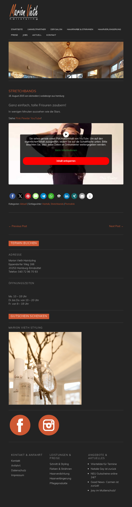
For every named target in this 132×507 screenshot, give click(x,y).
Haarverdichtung (59, 473)
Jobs (25, 35)
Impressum (17, 475)
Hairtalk (46, 204)
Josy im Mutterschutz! (103, 490)
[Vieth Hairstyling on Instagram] (48, 435)
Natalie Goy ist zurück (103, 468)
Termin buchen (24, 243)
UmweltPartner (37, 29)
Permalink (70, 204)
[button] (12, 196)
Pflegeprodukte (58, 483)
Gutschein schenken (29, 316)
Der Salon (56, 29)
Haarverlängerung (109, 29)
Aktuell (37, 35)
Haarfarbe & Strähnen (80, 29)
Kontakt (51, 35)
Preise (14, 35)
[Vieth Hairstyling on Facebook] (20, 435)
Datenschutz (18, 470)
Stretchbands (57, 204)
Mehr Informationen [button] (66, 150)
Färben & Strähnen (61, 468)
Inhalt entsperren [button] (66, 160)
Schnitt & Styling (59, 464)
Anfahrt (15, 465)
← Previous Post (18, 226)
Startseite (17, 29)
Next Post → (116, 226)
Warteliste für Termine (104, 464)
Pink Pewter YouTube (28, 118)
